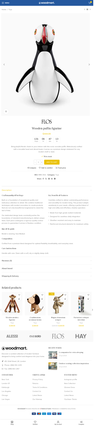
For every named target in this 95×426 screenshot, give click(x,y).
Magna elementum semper (58, 318)
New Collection (70, 383)
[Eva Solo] (35, 336)
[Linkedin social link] (52, 178)
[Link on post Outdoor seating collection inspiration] (52, 366)
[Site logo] (47, 3)
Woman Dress (69, 387)
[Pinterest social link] (49, 178)
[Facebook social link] (43, 178)
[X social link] (46, 178)
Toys (10, 9)
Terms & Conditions (40, 387)
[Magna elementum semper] (58, 303)
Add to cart (51, 162)
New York (5, 379)
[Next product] (90, 9)
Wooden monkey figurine (12, 318)
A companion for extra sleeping (71, 352)
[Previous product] (84, 9)
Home (4, 9)
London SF (6, 383)
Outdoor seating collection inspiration (74, 363)
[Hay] (81, 336)
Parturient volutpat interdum (81, 318)
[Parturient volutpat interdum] (81, 303)
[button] (4, 64)
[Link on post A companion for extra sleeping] (52, 355)
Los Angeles (6, 391)
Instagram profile (70, 379)
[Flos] (58, 336)
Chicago (5, 395)
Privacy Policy (38, 379)
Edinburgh (5, 387)
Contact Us (37, 391)
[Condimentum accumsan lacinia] (35, 303)
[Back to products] (87, 9)
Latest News (37, 395)
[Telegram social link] (54, 178)
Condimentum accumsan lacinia (35, 318)
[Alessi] (12, 336)
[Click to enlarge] (6, 111)
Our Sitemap (37, 399)
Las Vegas (6, 399)
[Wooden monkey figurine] (12, 303)
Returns (35, 383)
